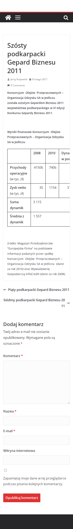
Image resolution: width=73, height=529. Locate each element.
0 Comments (18, 85)
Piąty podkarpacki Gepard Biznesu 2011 (38, 289)
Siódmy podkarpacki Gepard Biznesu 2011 (34, 303)
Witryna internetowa (19, 450)
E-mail (9, 431)
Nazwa (9, 411)
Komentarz (13, 356)
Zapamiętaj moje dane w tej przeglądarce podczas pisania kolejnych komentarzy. (34, 481)
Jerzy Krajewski (19, 79)
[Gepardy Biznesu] (8, 17)
